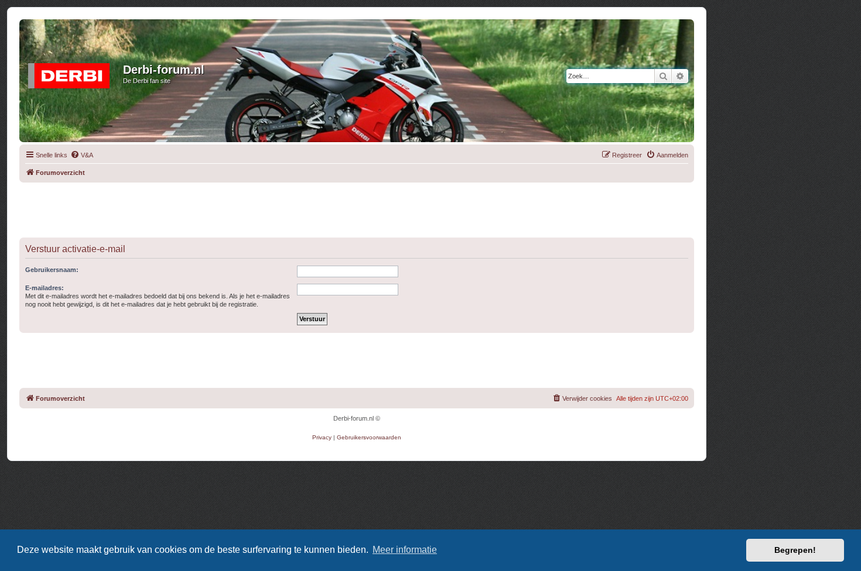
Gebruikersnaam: (51, 269)
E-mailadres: (44, 287)
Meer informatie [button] (405, 550)
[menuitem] (81, 155)
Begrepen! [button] (795, 550)
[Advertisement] (357, 209)
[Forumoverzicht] (72, 73)
